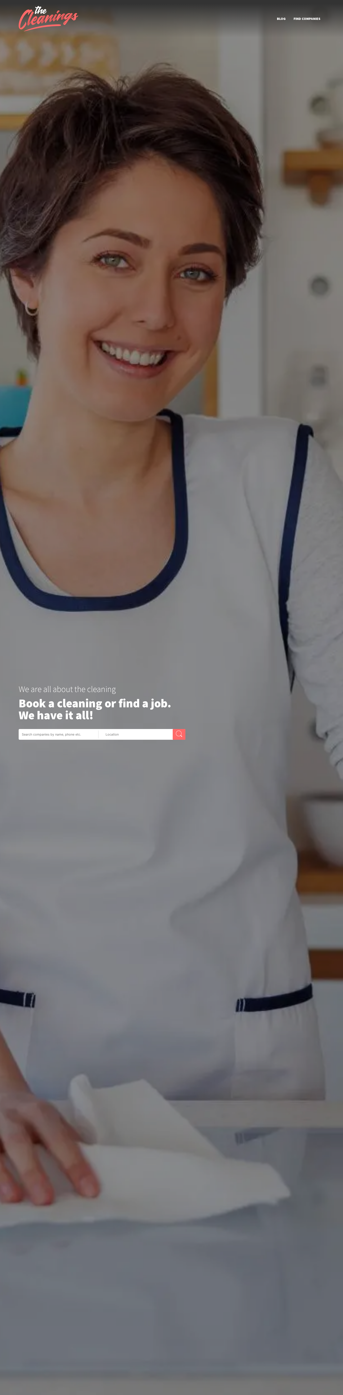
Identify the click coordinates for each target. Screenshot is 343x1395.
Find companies (307, 18)
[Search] (179, 734)
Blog (281, 18)
